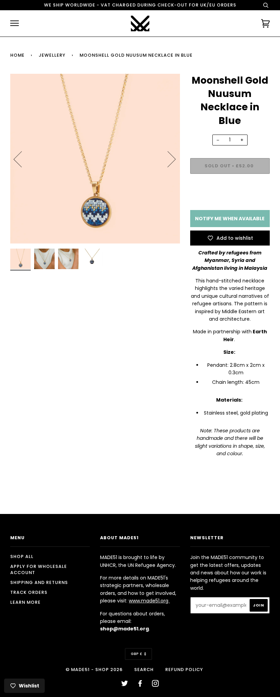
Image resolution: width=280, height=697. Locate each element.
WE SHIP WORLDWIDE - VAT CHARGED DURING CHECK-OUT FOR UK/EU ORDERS (140, 5)
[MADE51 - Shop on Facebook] (140, 684)
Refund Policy (184, 669)
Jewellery (52, 55)
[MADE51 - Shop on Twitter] (124, 684)
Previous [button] (21, 158)
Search (144, 669)
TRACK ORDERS (28, 592)
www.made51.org (149, 600)
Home (17, 55)
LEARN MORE (25, 602)
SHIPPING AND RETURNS (39, 582)
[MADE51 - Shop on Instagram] (155, 684)
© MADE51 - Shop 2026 (94, 669)
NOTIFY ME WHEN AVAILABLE (230, 218)
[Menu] (14, 23)
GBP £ (136, 653)
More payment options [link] (229, 202)
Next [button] (167, 158)
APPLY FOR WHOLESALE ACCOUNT (38, 569)
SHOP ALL (21, 556)
